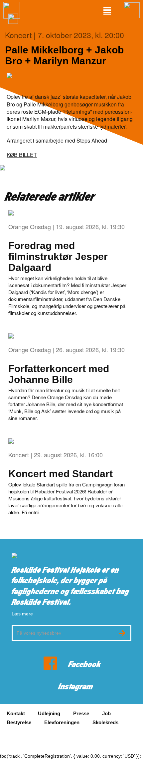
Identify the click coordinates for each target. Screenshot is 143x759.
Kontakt (16, 713)
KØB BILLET (22, 154)
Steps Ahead (91, 140)
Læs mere (22, 613)
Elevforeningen (61, 722)
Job (106, 713)
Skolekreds (105, 722)
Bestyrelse (19, 722)
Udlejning (49, 713)
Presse (81, 713)
